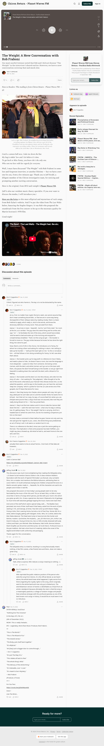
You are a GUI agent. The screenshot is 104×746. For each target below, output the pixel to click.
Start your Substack (47, 737)
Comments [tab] (6, 278)
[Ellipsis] (61, 297)
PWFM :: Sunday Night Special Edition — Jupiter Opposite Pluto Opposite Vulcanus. (88, 177)
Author (9, 299)
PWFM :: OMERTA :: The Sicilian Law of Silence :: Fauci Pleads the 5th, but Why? (88, 158)
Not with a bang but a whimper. (86, 168)
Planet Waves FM (48, 186)
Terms (58, 731)
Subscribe (87, 4)
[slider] (51, 47)
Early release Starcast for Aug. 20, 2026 (88, 130)
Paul (8, 607)
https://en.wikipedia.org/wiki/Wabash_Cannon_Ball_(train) (26, 463)
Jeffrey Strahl (10, 470)
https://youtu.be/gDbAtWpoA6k (17, 687)
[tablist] (11, 278)
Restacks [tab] (15, 278)
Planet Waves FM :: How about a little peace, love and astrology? (89, 140)
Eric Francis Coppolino (17, 441)
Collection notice (67, 731)
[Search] (75, 4)
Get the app (62, 737)
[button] (37, 30)
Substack (42, 742)
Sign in (97, 4)
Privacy (52, 731)
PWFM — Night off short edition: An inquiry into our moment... (89, 186)
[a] (72, 122)
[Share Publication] (79, 4)
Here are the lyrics (10, 199)
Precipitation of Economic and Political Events (88, 121)
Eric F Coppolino (12, 71)
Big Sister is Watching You (89, 148)
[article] (86, 122)
